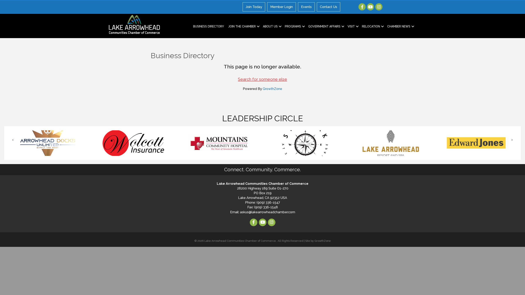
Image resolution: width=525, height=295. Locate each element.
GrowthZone (272, 89)
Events (306, 7)
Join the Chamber (242, 26)
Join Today (254, 7)
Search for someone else (262, 79)
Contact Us (328, 7)
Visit (351, 26)
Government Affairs (324, 26)
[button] (13, 140)
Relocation (371, 26)
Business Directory (208, 26)
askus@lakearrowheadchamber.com (267, 212)
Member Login (281, 7)
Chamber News (398, 26)
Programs (293, 26)
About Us (270, 26)
